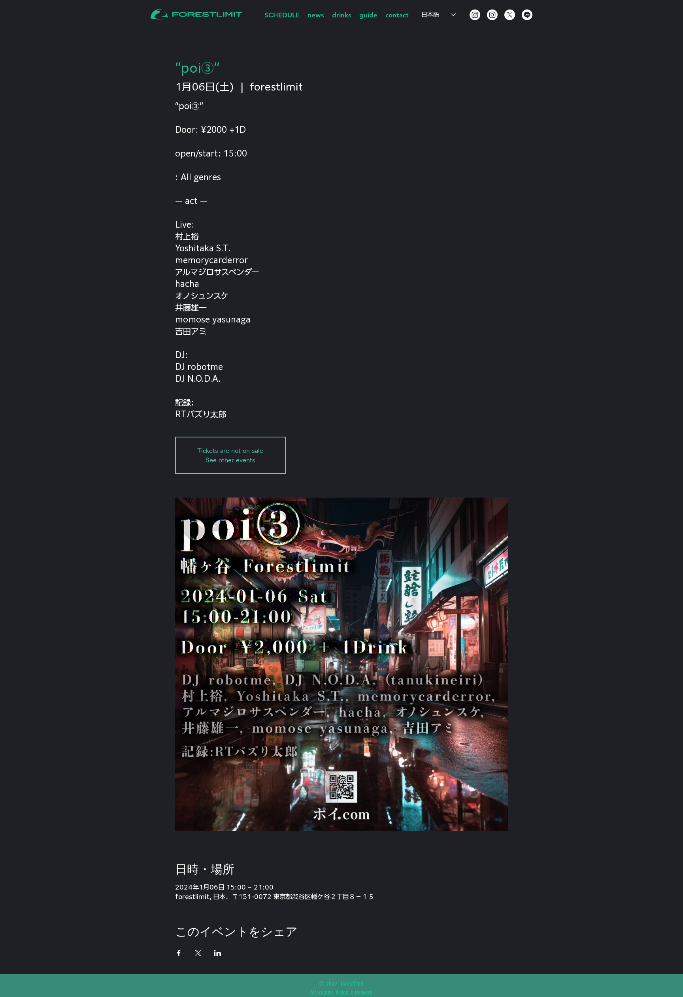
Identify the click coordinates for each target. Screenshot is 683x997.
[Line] (527, 14)
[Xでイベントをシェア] (198, 953)
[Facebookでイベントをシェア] (179, 953)
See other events (230, 460)
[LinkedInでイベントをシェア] (217, 953)
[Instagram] (475, 14)
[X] (509, 14)
